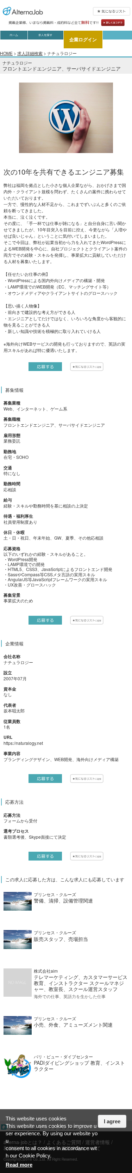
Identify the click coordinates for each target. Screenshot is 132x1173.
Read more (19, 1164)
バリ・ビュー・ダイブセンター (63, 1056)
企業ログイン (83, 39)
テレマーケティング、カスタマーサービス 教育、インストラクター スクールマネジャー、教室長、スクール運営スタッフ (80, 982)
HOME (6, 53)
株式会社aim (46, 971)
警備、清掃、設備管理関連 (63, 900)
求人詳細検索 (30, 53)
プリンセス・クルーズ (55, 894)
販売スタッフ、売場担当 (61, 938)
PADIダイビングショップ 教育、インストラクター (79, 1065)
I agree (112, 1121)
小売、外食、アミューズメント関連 (73, 1024)
